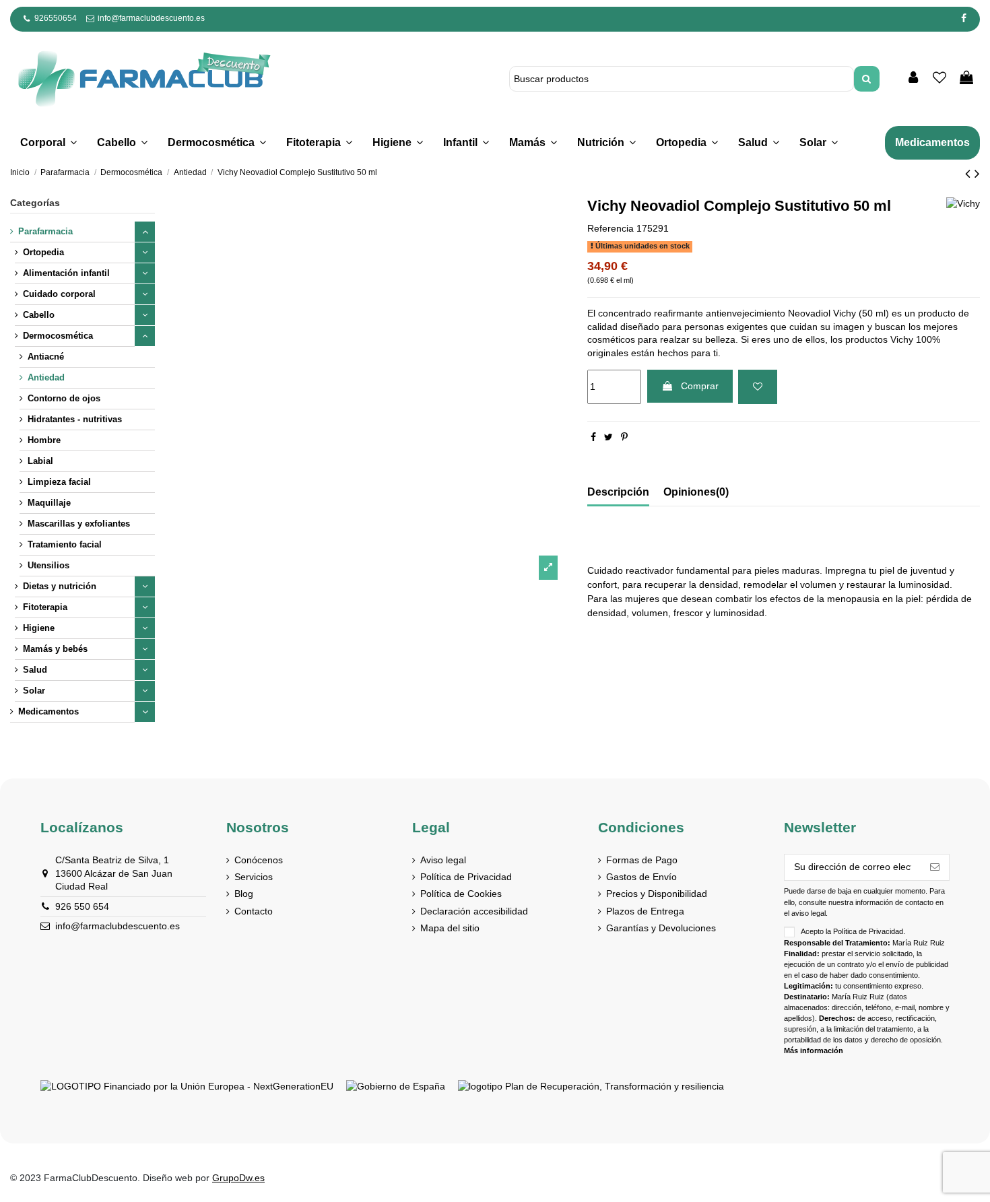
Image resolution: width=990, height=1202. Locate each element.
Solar (34, 691)
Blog (243, 893)
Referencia (610, 228)
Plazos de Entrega (645, 911)
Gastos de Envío (641, 876)
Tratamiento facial (65, 544)
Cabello (39, 315)
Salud (35, 670)
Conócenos (258, 860)
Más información (813, 1050)
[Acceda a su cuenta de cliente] (913, 78)
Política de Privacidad (466, 876)
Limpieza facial (59, 482)
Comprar (700, 385)
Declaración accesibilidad (474, 911)
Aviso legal (443, 860)
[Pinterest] (624, 437)
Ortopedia (43, 252)
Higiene (39, 628)
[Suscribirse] (935, 867)
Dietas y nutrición (59, 586)
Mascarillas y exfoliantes (79, 524)
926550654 (55, 18)
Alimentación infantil (66, 273)
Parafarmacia (45, 231)
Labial (40, 461)
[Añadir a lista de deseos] (757, 387)
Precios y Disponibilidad (656, 893)
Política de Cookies (461, 893)
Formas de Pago (642, 860)
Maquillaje (49, 503)
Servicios (253, 876)
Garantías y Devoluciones (661, 928)
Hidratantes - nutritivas (75, 419)
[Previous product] (970, 173)
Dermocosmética (58, 336)
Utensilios (48, 565)
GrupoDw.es (238, 1177)
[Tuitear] (608, 437)
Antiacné (46, 357)
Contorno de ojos (64, 398)
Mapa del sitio (450, 928)
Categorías (35, 202)
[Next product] (977, 173)
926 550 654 (82, 906)
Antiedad (46, 377)
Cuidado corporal (59, 294)
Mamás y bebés (55, 649)
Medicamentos (48, 711)
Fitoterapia (45, 607)
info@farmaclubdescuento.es (151, 18)
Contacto (253, 911)
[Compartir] (593, 437)
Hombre (44, 440)
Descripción (618, 492)
